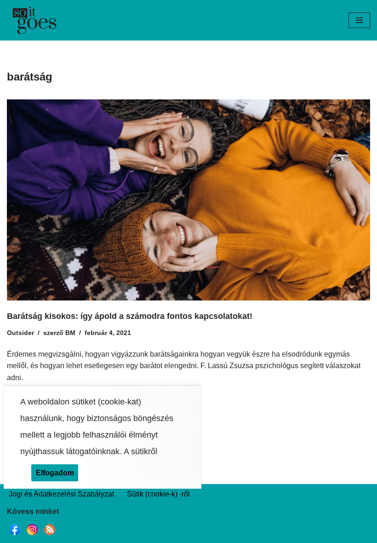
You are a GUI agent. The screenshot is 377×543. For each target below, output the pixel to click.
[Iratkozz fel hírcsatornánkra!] (49, 535)
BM (70, 332)
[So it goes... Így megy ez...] (34, 20)
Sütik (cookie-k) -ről (158, 494)
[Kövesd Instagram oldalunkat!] (32, 535)
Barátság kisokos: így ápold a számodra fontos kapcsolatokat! (129, 316)
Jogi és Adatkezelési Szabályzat (61, 494)
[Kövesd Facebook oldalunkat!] (15, 535)
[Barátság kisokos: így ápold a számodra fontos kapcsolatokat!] (188, 199)
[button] (359, 20)
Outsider (20, 332)
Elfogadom (55, 473)
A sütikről (140, 451)
